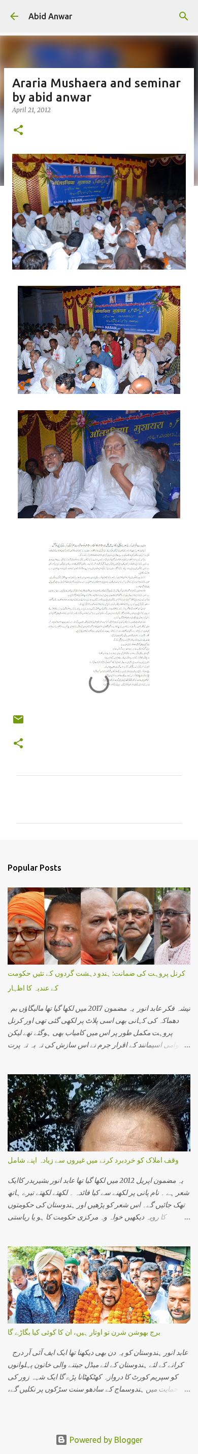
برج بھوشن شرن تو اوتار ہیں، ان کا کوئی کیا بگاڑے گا (84, 1332)
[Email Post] (18, 723)
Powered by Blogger (105, 1439)
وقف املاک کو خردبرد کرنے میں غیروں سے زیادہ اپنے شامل (93, 1160)
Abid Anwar (50, 16)
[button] (18, 131)
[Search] (184, 16)
